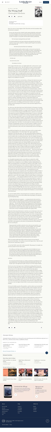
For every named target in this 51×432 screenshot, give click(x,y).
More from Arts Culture (9, 358)
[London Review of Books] (3, 420)
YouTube (34, 409)
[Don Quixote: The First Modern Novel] (25, 372)
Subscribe (46, 2)
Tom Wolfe (12, 22)
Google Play (19, 390)
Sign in (40, 2)
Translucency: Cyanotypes (39, 360)
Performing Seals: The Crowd (41, 344)
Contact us (19, 406)
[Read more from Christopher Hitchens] (46, 353)
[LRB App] (8, 391)
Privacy (11, 424)
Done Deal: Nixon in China (24, 344)
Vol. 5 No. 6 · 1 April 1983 (12, 8)
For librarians (20, 409)
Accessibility (20, 411)
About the (4, 406)
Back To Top (47, 420)
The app (20, 408)
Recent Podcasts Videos (9, 367)
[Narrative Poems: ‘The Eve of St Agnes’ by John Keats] (41, 372)
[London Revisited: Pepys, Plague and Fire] (10, 372)
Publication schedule (5, 409)
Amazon (15, 391)
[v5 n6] (38, 12)
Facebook (35, 411)
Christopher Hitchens (16, 13)
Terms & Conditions (5, 424)
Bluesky (34, 406)
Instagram (35, 408)
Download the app (20, 386)
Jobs (3, 414)
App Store (25, 389)
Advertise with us (5, 411)
